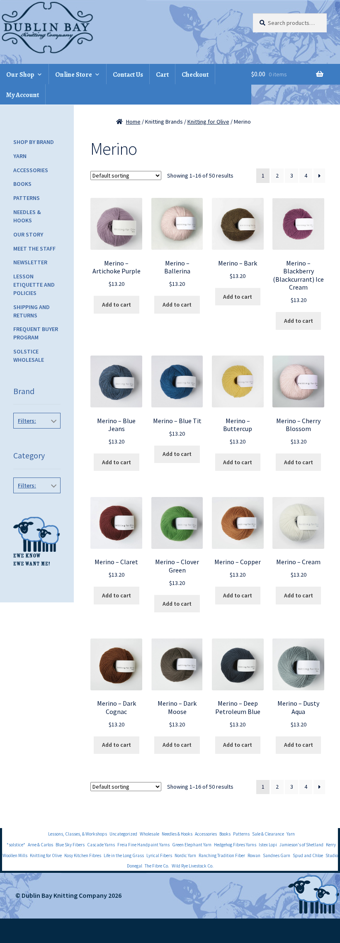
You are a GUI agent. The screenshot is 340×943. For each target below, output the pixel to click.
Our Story (28, 234)
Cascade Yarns (101, 845)
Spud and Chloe (308, 855)
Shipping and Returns (31, 311)
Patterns (26, 198)
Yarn (20, 156)
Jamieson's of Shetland (301, 845)
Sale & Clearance (268, 834)
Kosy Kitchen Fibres (82, 855)
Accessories (30, 170)
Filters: (27, 420)
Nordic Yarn (185, 855)
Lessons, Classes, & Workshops (77, 834)
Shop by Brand (33, 142)
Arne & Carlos (40, 845)
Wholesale (149, 834)
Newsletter (30, 262)
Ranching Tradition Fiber (222, 855)
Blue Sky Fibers (70, 845)
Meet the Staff (34, 248)
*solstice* (16, 845)
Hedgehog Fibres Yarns (235, 845)
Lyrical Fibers (159, 855)
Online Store (73, 74)
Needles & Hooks (27, 216)
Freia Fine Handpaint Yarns (143, 845)
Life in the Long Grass (124, 855)
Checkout (195, 74)
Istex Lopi (268, 845)
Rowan (254, 855)
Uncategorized (123, 834)
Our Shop (20, 74)
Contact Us (128, 74)
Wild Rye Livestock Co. (193, 866)
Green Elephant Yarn (191, 845)
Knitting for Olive (208, 121)
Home (133, 121)
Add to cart (116, 304)
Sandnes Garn (276, 855)
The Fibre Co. (157, 866)
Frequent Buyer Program (35, 333)
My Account (22, 95)
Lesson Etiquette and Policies (34, 285)
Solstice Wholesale (28, 355)
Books (22, 184)
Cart (162, 74)
